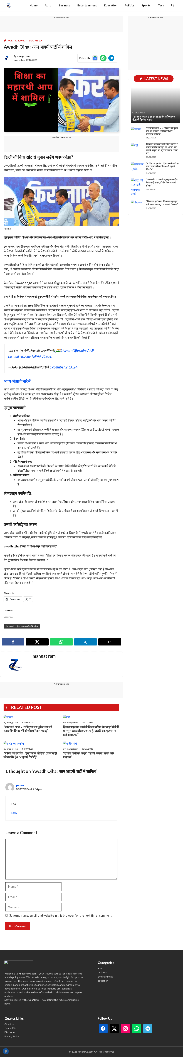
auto (100, 968)
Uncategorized (31, 40)
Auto (48, 5)
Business (64, 5)
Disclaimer (9, 1032)
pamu (20, 785)
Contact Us (10, 1028)
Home (33, 5)
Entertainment (87, 5)
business (102, 972)
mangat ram (23, 56)
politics (13, 40)
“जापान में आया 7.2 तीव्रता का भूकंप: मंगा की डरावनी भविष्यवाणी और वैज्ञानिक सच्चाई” (28, 729)
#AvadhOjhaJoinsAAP (77, 350)
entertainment (105, 976)
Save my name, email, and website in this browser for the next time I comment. (60, 915)
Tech (161, 5)
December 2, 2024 (64, 367)
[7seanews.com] (9, 5)
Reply (14, 812)
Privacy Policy (11, 1036)
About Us (9, 1024)
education (103, 980)
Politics (129, 5)
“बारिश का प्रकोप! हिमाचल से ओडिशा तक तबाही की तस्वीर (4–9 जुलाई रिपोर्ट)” (30, 755)
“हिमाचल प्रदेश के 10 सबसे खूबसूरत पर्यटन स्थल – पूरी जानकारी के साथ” (162, 203)
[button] (173, 5)
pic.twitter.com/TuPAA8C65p (30, 356)
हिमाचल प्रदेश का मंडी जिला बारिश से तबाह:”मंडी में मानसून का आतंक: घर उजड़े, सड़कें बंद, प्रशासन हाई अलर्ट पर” (91, 731)
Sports (146, 5)
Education (110, 5)
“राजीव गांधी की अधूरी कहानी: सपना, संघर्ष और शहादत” (88, 755)
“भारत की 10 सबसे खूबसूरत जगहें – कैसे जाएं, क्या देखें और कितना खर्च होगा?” (162, 182)
